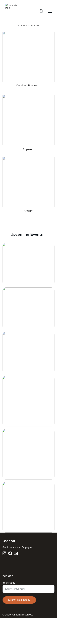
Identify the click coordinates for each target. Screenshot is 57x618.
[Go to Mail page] (16, 553)
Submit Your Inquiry (19, 600)
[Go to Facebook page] (10, 553)
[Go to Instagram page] (4, 553)
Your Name (9, 582)
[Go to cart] (41, 11)
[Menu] (50, 11)
